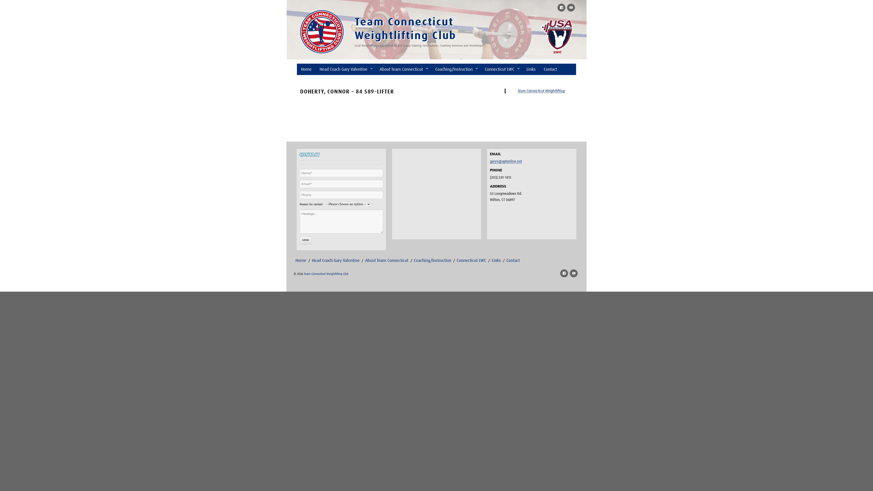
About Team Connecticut (401, 69)
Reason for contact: (311, 204)
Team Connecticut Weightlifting (541, 91)
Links (531, 69)
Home (306, 69)
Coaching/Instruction (454, 69)
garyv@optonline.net (506, 161)
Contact (550, 69)
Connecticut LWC (499, 69)
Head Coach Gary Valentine (343, 69)
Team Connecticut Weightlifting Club (326, 274)
